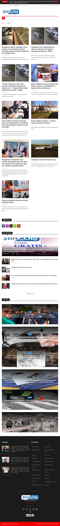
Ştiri (3, 23)
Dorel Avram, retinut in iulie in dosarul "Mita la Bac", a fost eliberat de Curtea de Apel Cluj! (34, 260)
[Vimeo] (51, 5)
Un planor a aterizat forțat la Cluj (43, 160)
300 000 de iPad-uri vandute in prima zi (21, 267)
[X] (49, 5)
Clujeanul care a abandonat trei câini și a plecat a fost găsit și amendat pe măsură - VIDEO (42, 49)
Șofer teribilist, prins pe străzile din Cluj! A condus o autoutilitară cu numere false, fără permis (44, 86)
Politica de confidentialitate (42, 524)
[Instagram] (46, 5)
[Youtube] (54, 5)
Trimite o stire (23, 5)
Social (30, 312)
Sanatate (30, 377)
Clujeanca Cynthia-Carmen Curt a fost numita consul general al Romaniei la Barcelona (34, 283)
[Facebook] (44, 5)
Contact (17, 5)
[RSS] (56, 5)
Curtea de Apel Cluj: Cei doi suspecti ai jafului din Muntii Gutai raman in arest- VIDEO (34, 275)
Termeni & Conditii (54, 524)
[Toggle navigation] (3, 18)
